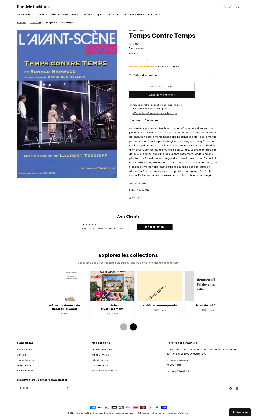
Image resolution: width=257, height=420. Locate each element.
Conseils (21, 354)
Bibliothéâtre (24, 365)
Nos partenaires (26, 360)
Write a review (154, 227)
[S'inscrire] (67, 388)
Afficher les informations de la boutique (155, 113)
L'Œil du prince (100, 360)
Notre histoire (24, 349)
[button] (40, 14)
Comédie (35, 22)
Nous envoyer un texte (104, 370)
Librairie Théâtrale (102, 349)
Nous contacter (25, 370)
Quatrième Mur (100, 365)
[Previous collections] (123, 326)
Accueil (21, 22)
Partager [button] (137, 197)
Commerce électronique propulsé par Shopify (114, 413)
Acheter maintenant (162, 94)
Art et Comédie (100, 354)
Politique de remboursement (151, 413)
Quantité (133, 53)
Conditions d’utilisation (178, 413)
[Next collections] (133, 326)
